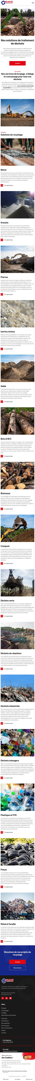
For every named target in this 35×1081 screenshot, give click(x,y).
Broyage (3, 1008)
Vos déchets (5, 1021)
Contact (17, 63)
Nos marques (5, 1025)
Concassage (5, 1010)
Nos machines (5, 1023)
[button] (33, 2)
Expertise (4, 1018)
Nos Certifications (6, 1028)
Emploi (3, 1030)
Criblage (3, 1013)
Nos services (17, 968)
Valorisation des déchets (8, 1015)
